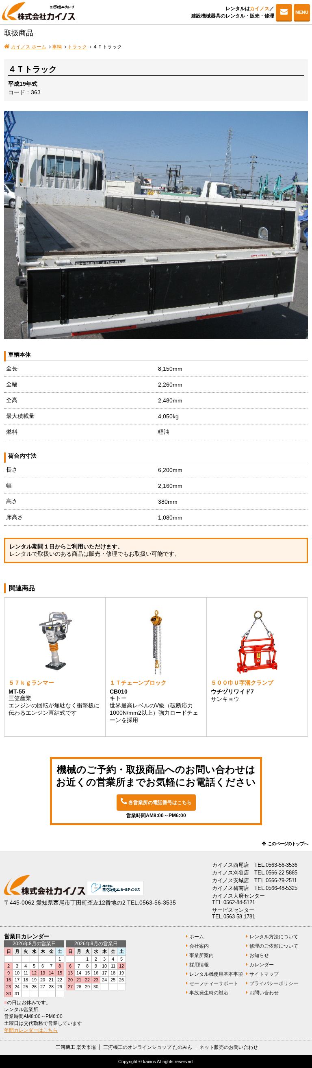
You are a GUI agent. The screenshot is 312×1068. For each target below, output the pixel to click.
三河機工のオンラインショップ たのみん (147, 1047)
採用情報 (199, 965)
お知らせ (259, 955)
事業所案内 (201, 955)
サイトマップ (264, 974)
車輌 (57, 47)
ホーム (196, 937)
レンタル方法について (273, 937)
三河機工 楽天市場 (76, 1047)
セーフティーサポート (213, 983)
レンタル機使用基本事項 (216, 974)
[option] (156, 225)
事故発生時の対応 (208, 993)
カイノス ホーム (28, 47)
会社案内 (199, 946)
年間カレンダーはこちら (31, 1030)
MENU (301, 12)
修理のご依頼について (273, 946)
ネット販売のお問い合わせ (228, 1047)
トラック (77, 47)
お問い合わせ (284, 12)
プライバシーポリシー (273, 983)
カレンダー (261, 965)
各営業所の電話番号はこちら (160, 802)
